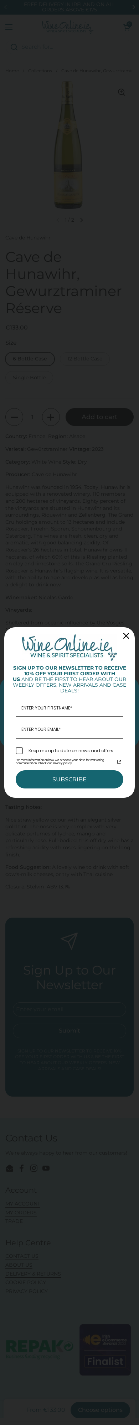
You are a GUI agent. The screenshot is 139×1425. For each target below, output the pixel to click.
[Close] (126, 635)
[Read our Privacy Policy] (119, 762)
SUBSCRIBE (69, 779)
